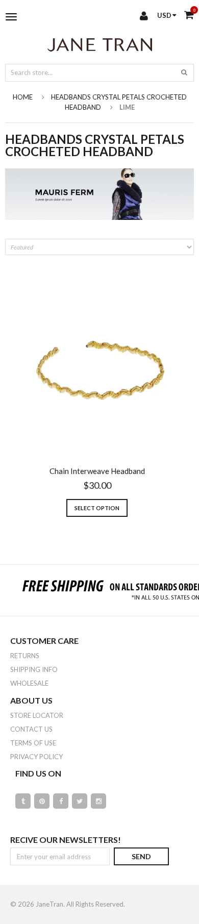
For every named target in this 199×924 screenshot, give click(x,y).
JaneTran (49, 904)
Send (141, 856)
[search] (184, 72)
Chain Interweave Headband (97, 471)
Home (23, 97)
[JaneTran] (99, 44)
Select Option (96, 508)
